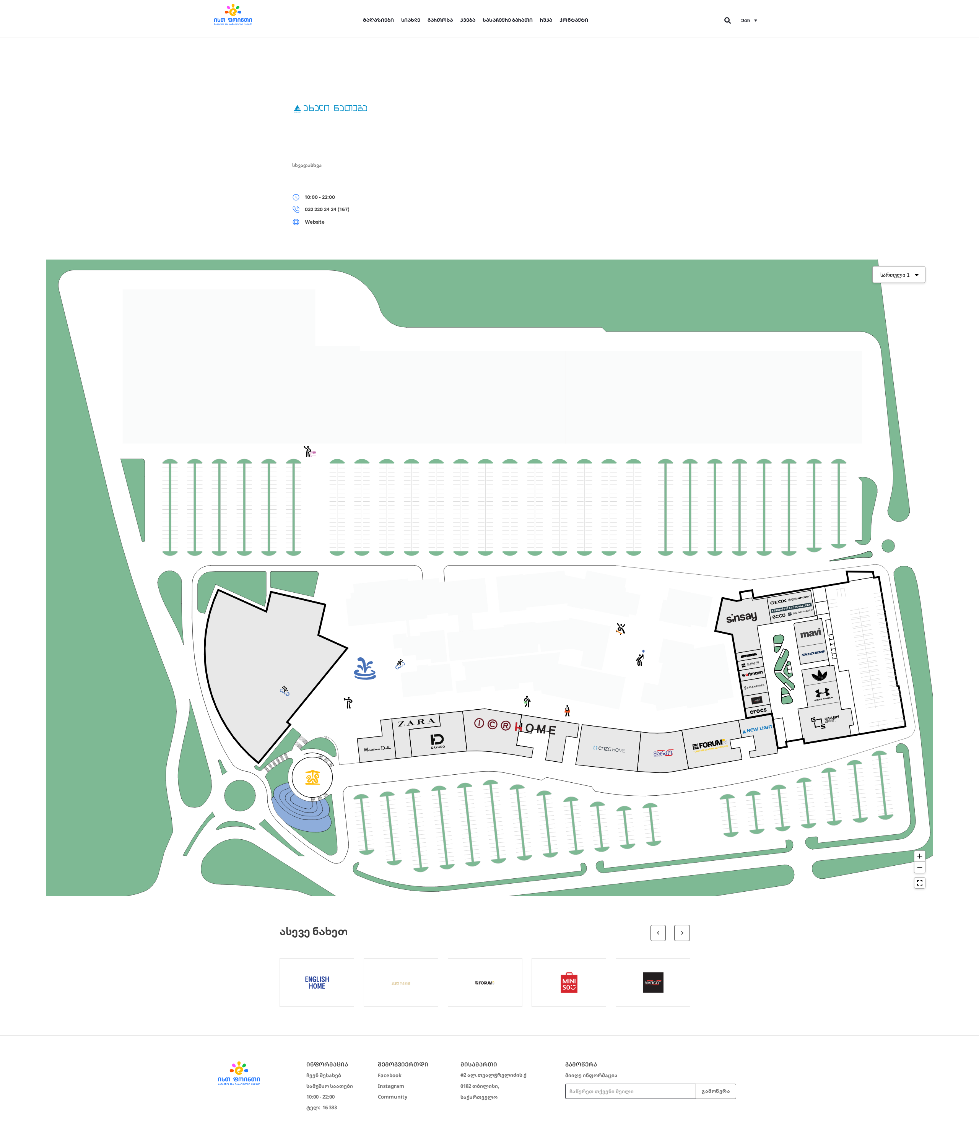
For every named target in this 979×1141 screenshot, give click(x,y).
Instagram (391, 1085)
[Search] (728, 20)
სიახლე (410, 20)
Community (392, 1096)
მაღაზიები (378, 20)
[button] (749, 20)
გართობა (440, 20)
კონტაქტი (573, 20)
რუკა (546, 20)
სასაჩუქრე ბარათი (508, 20)
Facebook (390, 1075)
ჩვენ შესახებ (323, 1075)
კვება (467, 20)
